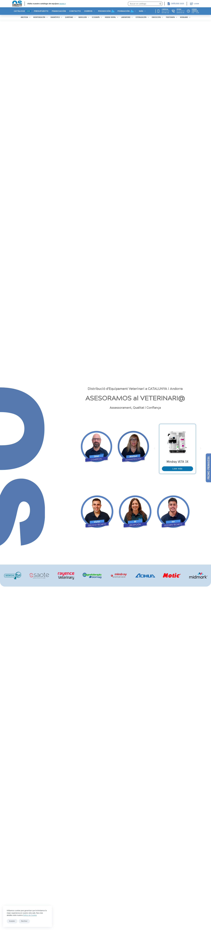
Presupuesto (41, 11)
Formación (124, 11)
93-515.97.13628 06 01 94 (181, 12)
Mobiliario (184, 17)
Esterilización (141, 17)
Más (141, 11)
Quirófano (69, 17)
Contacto (75, 11)
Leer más (177, 468)
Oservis (88, 11)
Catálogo (22, 11)
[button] (154, 448)
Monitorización (39, 17)
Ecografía (96, 17)
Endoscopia (156, 17)
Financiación (59, 11)
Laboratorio (125, 17)
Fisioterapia (170, 17)
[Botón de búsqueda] (160, 4)
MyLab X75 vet (177, 462)
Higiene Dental (110, 17)
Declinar (24, 921)
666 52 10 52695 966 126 (165, 12)
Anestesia (24, 17)
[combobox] (143, 4)
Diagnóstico (55, 17)
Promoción (104, 11)
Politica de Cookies (30, 915)
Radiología (83, 17)
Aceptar (12, 921)
